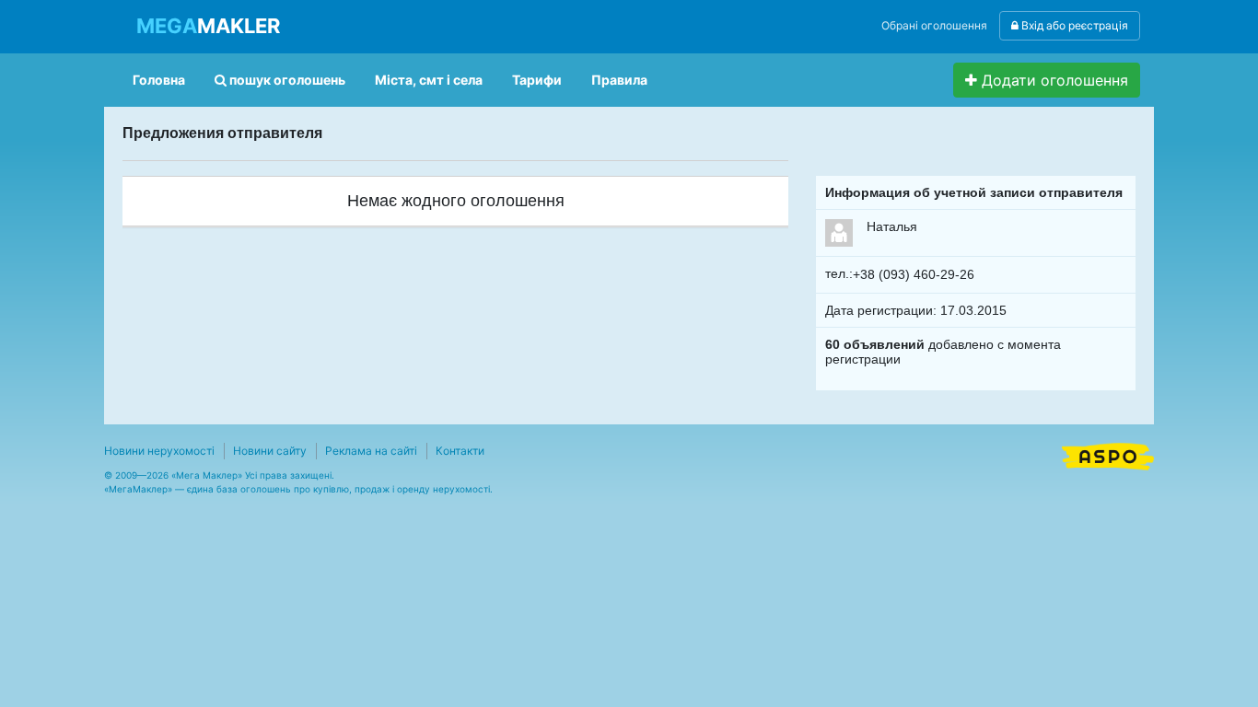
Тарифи (537, 79)
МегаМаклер (138, 488)
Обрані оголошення (934, 25)
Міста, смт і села (429, 79)
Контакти (460, 451)
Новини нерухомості (159, 451)
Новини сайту (270, 451)
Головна (159, 79)
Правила (619, 79)
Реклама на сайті (371, 451)
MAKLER (208, 26)
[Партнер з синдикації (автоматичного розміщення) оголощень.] (1108, 455)
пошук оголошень (286, 79)
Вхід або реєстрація (1073, 25)
